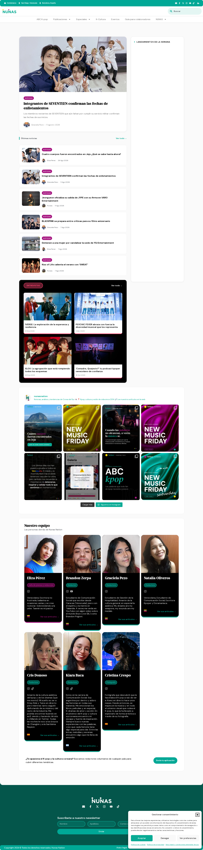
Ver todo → (121, 138)
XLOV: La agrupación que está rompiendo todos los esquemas (47, 370)
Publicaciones (60, 19)
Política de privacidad (155, 844)
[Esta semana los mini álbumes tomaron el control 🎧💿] (160, 476)
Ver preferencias (188, 838)
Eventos (115, 19)
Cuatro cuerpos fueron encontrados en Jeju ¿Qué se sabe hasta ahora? (81, 154)
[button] (197, 814)
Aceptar (142, 838)
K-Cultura (101, 19)
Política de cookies (138, 844)
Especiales (81, 19)
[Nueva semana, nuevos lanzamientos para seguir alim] (82, 428)
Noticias (28, 98)
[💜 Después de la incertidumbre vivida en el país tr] (43, 476)
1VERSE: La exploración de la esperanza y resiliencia (47, 326)
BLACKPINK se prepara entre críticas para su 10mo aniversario (76, 221)
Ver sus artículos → (49, 616)
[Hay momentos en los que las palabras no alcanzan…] (121, 428)
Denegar (165, 838)
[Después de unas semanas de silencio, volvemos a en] (160, 428)
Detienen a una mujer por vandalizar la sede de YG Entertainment (78, 242)
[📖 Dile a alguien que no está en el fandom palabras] (121, 476)
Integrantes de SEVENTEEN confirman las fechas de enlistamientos (79, 175)
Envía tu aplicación (165, 760)
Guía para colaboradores (137, 19)
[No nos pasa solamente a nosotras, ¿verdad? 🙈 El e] (82, 476)
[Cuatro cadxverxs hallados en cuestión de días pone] (43, 428)
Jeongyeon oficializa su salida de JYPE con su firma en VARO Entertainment (68, 106)
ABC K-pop (42, 19)
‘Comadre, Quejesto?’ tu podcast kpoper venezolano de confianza (98, 370)
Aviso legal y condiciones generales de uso (182, 844)
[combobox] (185, 11)
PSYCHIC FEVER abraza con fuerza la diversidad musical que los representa (97, 326)
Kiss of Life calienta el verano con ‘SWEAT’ (65, 264)
